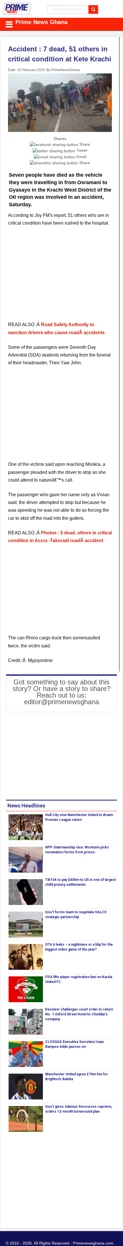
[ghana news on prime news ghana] (17, 9)
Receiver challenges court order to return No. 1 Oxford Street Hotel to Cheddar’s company (79, 1014)
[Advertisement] (60, 277)
